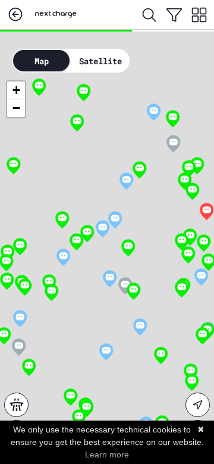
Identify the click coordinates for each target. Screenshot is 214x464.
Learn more (107, 454)
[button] (188, 255)
